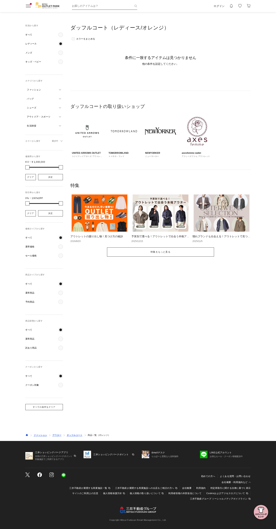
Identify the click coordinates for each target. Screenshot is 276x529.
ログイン (219, 6)
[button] (44, 34)
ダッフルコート (74, 435)
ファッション (40, 435)
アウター (56, 435)
